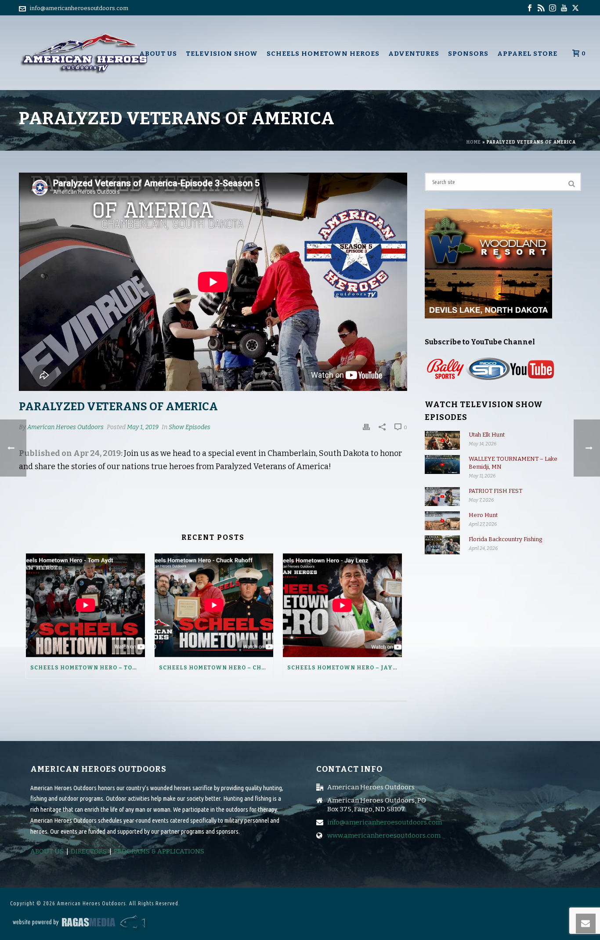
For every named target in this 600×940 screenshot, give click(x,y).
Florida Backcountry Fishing (505, 539)
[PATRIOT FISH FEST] (442, 496)
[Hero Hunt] (442, 520)
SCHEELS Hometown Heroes (323, 54)
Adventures (413, 54)
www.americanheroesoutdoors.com (384, 835)
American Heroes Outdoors (65, 427)
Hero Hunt (483, 515)
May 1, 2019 (143, 427)
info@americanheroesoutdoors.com (79, 8)
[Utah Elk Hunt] (442, 440)
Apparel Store (527, 54)
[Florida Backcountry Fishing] (442, 544)
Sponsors (468, 54)
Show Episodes (189, 427)
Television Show (222, 54)
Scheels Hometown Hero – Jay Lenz (344, 668)
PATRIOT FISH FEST (495, 491)
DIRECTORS (89, 851)
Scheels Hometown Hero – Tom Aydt (87, 668)
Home (473, 142)
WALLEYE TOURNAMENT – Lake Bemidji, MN (513, 463)
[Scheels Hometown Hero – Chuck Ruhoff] (214, 605)
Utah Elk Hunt (487, 434)
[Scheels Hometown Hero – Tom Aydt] (85, 605)
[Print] (366, 427)
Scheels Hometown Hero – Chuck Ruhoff (216, 668)
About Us (158, 54)
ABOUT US (47, 851)
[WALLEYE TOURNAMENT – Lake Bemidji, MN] (442, 464)
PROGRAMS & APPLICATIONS (159, 851)
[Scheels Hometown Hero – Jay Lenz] (342, 605)
